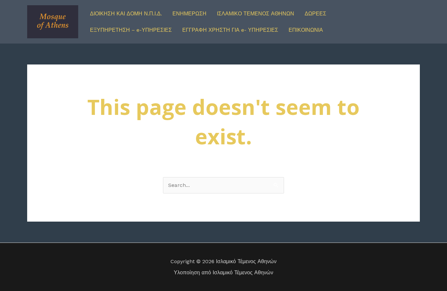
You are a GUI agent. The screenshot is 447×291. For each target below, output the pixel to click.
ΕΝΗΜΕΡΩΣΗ (189, 13)
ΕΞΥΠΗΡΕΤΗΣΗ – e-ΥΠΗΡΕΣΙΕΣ (131, 30)
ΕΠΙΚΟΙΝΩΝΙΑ (306, 30)
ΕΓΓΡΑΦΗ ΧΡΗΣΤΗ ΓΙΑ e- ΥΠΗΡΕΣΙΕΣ (230, 30)
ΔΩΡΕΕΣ (315, 13)
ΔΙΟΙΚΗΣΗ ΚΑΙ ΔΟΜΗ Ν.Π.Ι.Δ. (126, 13)
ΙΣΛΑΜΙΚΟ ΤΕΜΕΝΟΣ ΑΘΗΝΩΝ (255, 13)
